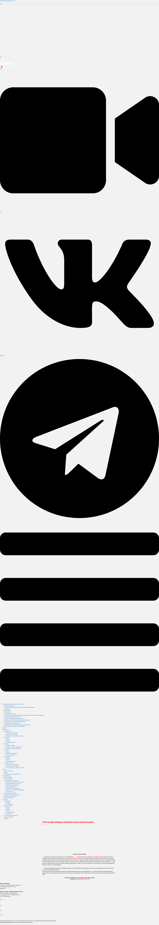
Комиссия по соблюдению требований (15, 790)
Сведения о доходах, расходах (13, 788)
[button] (79, 612)
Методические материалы (12, 785)
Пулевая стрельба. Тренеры (12, 766)
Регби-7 (6, 750)
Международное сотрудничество (12, 723)
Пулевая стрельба (8, 763)
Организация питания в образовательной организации (17, 724)
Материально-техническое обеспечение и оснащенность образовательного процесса (24, 715)
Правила (8, 739)
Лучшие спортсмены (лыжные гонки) (14, 736)
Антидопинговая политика (10, 793)
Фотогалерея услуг (8, 770)
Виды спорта (6, 729)
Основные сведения (9, 705)
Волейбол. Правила (10, 745)
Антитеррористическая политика (12, 794)
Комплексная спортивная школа (7, 0)
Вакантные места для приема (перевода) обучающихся (17, 720)
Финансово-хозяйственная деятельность (13, 718)
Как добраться (9, 804)
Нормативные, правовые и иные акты (15, 782)
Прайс (5, 772)
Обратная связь (9, 791)
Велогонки (6, 737)
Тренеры (8, 740)
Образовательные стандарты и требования (14, 726)
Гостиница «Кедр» (10, 812)
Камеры (6, 818)
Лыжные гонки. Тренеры (12, 734)
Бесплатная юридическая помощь (12, 774)
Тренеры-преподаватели (11, 753)
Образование (7, 710)
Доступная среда (8, 777)
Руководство (7, 712)
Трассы (7, 807)
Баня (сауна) (9, 813)
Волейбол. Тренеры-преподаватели (14, 747)
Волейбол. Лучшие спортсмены (13, 748)
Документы (7, 708)
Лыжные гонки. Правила (12, 732)
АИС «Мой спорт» (8, 778)
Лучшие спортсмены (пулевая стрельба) (15, 767)
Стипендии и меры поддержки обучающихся (14, 721)
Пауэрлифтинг (7, 756)
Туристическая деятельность (11, 815)
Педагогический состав (9, 713)
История (8, 802)
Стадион (8, 809)
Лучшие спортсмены (11, 742)
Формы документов (10, 786)
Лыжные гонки (8, 731)
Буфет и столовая (8, 817)
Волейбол (6, 743)
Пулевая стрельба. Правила (12, 764)
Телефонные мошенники (10, 796)
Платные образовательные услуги (12, 716)
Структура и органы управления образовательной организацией (19, 707)
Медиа (4, 728)
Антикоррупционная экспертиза (13, 783)
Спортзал (8, 810)
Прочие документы (9, 798)
